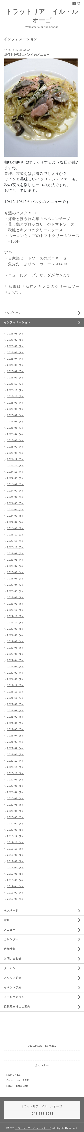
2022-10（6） (15, 622)
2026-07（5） (15, 340)
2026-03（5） (15, 365)
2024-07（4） (15, 490)
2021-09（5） (15, 704)
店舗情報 (10, 948)
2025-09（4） (15, 402)
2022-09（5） (15, 629)
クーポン (10, 968)
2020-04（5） (15, 811)
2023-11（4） (15, 541)
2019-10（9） (15, 848)
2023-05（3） (15, 578)
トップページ (12, 312)
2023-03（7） (15, 591)
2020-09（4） (15, 779)
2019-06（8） (15, 874)
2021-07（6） (15, 716)
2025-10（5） (15, 396)
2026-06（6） (15, 346)
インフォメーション (17, 322)
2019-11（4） (15, 842)
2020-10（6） (15, 773)
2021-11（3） (15, 691)
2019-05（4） (15, 880)
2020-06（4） (15, 798)
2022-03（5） (15, 666)
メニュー (10, 929)
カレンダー (11, 939)
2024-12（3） (15, 459)
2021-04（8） (15, 735)
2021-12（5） (15, 685)
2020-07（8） (15, 792)
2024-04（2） (15, 509)
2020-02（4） (15, 823)
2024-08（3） (15, 484)
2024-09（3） (15, 478)
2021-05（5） (15, 729)
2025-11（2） (15, 390)
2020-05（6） (15, 804)
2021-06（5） (15, 723)
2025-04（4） (15, 434)
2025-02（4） (15, 446)
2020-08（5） (15, 786)
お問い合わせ (12, 958)
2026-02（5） (15, 371)
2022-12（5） (15, 610)
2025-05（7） (15, 428)
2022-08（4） (15, 635)
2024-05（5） (15, 503)
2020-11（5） (15, 767)
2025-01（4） (15, 453)
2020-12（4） (15, 760)
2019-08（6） (15, 861)
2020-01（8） (15, 830)
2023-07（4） (15, 566)
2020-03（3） (15, 817)
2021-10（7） (15, 698)
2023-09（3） (15, 553)
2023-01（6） (15, 603)
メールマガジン (14, 997)
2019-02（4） (15, 892)
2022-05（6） (15, 654)
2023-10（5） (15, 547)
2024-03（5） (15, 515)
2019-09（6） (15, 855)
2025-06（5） (15, 421)
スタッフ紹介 (12, 977)
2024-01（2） (15, 528)
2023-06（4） (15, 572)
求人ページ (11, 910)
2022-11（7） (15, 616)
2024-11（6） (15, 465)
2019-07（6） (15, 867)
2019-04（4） (15, 886)
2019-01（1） (15, 899)
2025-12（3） (15, 384)
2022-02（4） (15, 673)
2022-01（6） (15, 679)
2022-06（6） (15, 647)
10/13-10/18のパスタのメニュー (27, 54)
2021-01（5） (15, 754)
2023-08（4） (15, 559)
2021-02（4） (15, 748)
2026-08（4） (15, 333)
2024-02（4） (15, 522)
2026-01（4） (15, 377)
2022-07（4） (15, 641)
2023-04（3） (15, 585)
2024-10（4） (15, 472)
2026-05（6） (15, 352)
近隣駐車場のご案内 (17, 1006)
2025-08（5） (15, 409)
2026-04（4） (15, 358)
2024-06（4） (15, 497)
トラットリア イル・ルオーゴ (33, 1128)
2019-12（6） (15, 836)
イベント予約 (12, 987)
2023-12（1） (15, 534)
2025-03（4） (15, 440)
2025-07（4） (15, 415)
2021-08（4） (15, 710)
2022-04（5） (15, 660)
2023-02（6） (15, 597)
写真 (7, 920)
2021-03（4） (15, 742)
